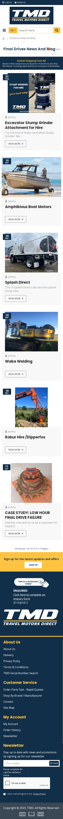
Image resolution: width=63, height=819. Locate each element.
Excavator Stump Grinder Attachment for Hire (29, 125)
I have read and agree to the (26, 794)
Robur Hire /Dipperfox (25, 437)
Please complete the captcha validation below (13, 772)
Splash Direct (17, 282)
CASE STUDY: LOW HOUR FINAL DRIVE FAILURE (27, 515)
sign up (33, 564)
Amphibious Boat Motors (28, 207)
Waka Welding (18, 361)
